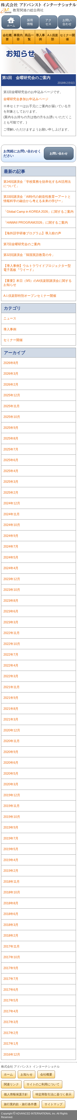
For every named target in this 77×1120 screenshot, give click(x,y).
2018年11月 (11, 881)
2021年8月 (10, 708)
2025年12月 (11, 395)
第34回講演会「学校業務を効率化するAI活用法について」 (37, 184)
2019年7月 (10, 838)
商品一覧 (29, 37)
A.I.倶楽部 (52, 37)
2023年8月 (10, 600)
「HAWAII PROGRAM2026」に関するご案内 (35, 222)
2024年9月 (10, 536)
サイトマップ (53, 1104)
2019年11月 (11, 806)
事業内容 (18, 37)
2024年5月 (10, 557)
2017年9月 (10, 968)
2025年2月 (10, 492)
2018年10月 (11, 892)
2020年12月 (11, 730)
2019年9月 (10, 827)
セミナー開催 (67, 37)
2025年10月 (11, 417)
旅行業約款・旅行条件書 (20, 1104)
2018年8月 (10, 903)
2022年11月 (11, 633)
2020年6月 (10, 762)
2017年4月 (10, 1011)
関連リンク (11, 1084)
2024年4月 (10, 568)
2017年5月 (10, 1000)
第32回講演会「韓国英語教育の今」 (29, 255)
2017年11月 (11, 946)
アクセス (48, 22)
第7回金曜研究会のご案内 (21, 244)
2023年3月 (10, 622)
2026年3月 (10, 373)
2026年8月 (10, 363)
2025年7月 (10, 449)
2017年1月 (10, 1043)
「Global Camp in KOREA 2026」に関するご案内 (38, 211)
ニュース (9, 318)
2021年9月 (10, 698)
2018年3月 (10, 925)
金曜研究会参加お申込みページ (25, 99)
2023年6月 (10, 611)
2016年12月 (11, 1054)
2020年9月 (10, 752)
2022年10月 (11, 644)
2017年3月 (10, 1022)
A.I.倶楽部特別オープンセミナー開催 (29, 295)
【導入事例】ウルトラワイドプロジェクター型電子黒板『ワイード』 (37, 268)
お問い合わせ (66, 22)
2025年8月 (10, 438)
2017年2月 (10, 1033)
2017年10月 (11, 957)
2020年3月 (10, 784)
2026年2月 (10, 384)
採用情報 (30, 22)
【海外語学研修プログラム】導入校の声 (32, 233)
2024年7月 (10, 546)
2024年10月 (11, 525)
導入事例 (40, 37)
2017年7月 (10, 978)
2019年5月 (10, 849)
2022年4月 (10, 665)
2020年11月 (11, 741)
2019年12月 (11, 795)
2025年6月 (10, 460)
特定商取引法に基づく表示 (53, 1094)
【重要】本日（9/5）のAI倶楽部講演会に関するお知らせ (37, 283)
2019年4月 (10, 860)
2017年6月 (10, 989)
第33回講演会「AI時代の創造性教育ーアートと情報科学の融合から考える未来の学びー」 (37, 199)
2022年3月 (10, 676)
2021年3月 (10, 719)
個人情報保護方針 (16, 1094)
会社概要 (7, 37)
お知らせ (27, 1074)
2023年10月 (11, 589)
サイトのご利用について (43, 1084)
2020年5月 (10, 773)
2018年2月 (10, 935)
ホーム (11, 25)
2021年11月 (11, 687)
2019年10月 (11, 816)
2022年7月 (10, 654)
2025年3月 (10, 481)
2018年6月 (10, 914)
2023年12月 (11, 579)
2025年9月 (10, 427)
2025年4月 (10, 471)
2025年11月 (11, 406)
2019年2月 (10, 870)
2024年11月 (11, 514)
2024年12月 (11, 503)
